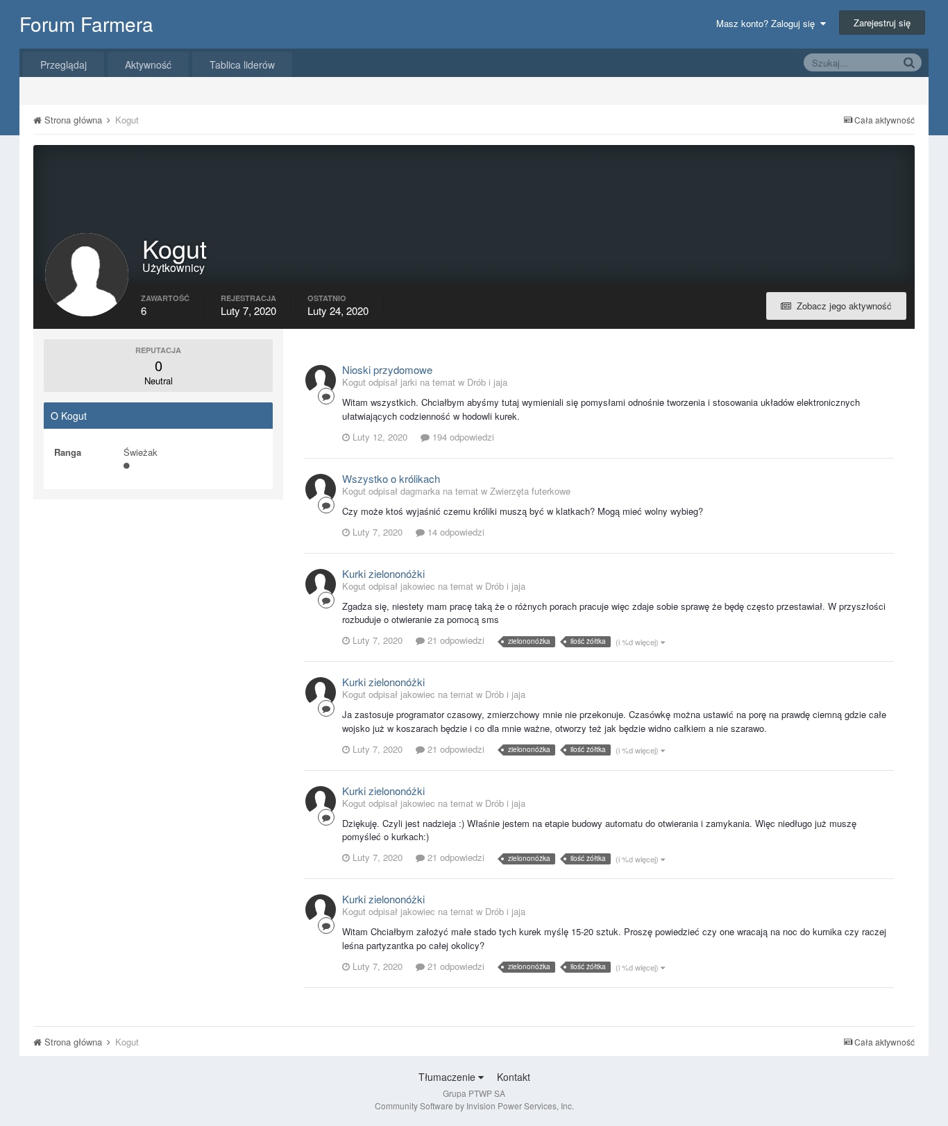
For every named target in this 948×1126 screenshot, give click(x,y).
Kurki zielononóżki (383, 573)
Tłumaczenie (448, 1077)
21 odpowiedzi (454, 640)
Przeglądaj (63, 64)
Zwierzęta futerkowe (530, 490)
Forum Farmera (86, 23)
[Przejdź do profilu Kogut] (320, 380)
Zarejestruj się (882, 22)
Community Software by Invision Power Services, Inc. (474, 1105)
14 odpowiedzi (454, 531)
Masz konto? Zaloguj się (768, 23)
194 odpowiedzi (462, 436)
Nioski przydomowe (387, 369)
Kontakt (513, 1077)
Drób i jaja (487, 382)
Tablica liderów (242, 64)
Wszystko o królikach (391, 478)
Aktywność (148, 64)
